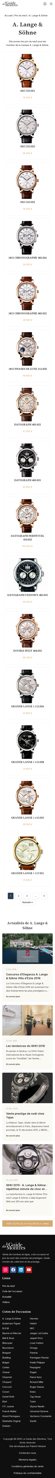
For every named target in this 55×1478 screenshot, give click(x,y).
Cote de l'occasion (12, 1291)
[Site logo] (10, 3)
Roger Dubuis (37, 1386)
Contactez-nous (27, 1452)
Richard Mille (36, 1382)
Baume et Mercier (11, 1333)
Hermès (34, 1318)
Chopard (6, 1382)
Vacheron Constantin (40, 1416)
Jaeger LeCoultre (39, 1333)
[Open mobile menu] (51, 4)
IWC (32, 1328)
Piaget (33, 1372)
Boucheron (8, 1347)
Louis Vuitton (36, 1343)
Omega (33, 1347)
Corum (5, 1391)
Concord (6, 1386)
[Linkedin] (21, 1270)
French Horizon (38, 1446)
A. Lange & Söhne (11, 1318)
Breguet (6, 1352)
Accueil (8, 15)
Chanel (5, 1372)
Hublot (33, 1323)
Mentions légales (28, 1459)
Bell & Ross (8, 1338)
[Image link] (13, 1245)
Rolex (33, 1391)
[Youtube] (29, 1270)
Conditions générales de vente (27, 1466)
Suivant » (27, 902)
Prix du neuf (20, 15)
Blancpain (7, 1343)
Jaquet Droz (36, 1338)
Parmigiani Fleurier (39, 1357)
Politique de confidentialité (27, 1473)
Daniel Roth (8, 1396)
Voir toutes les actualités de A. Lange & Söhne (27, 1224)
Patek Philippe (37, 1362)
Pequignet (35, 1367)
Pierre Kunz (36, 1377)
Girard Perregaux (11, 1416)
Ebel (4, 1401)
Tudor (33, 1401)
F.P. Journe (8, 1406)
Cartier (5, 1367)
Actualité (6, 1296)
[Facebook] (13, 1270)
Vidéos (6, 1302)
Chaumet (7, 1377)
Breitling (6, 1357)
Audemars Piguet (11, 1323)
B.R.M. (5, 1328)
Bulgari (5, 1362)
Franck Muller (9, 1411)
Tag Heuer (35, 1396)
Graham (6, 1425)
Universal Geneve (39, 1411)
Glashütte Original (11, 1421)
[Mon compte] (45, 4)
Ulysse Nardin (37, 1406)
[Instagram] (5, 1270)
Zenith (33, 1421)
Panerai (34, 1352)
